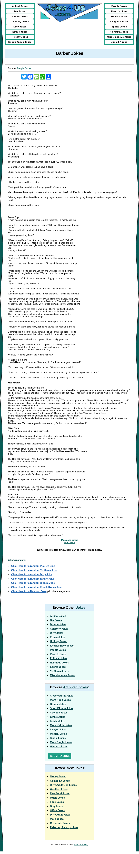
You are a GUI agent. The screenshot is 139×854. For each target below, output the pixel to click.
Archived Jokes (75, 687)
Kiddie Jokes (57, 721)
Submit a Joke (60, 755)
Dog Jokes (56, 806)
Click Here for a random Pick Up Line (33, 565)
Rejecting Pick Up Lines (64, 827)
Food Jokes (57, 801)
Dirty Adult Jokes (60, 814)
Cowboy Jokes (58, 712)
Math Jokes (57, 818)
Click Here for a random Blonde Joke (33, 582)
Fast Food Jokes (60, 793)
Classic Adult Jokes (61, 695)
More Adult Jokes (60, 699)
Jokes (80, 607)
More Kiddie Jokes (61, 725)
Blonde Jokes (20, 16)
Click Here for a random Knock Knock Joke (36, 587)
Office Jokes (57, 810)
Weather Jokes (58, 789)
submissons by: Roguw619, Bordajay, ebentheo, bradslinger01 (69, 550)
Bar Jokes (20, 11)
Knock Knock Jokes (20, 42)
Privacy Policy (81, 844)
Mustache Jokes (69, 540)
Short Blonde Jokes (61, 708)
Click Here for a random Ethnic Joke (32, 578)
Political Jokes (119, 16)
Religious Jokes (119, 21)
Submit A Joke (119, 42)
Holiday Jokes (20, 36)
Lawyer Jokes (58, 729)
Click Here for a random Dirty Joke (31, 574)
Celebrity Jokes (20, 21)
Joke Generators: (17, 560)
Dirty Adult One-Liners (63, 784)
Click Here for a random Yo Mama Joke (34, 570)
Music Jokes (57, 797)
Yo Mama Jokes (119, 31)
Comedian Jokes (60, 780)
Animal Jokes (20, 6)
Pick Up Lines (119, 11)
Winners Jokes (58, 746)
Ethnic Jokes (19, 31)
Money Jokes (58, 776)
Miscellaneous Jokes (119, 36)
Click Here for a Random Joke (28, 591)
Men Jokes (69, 542)
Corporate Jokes (60, 823)
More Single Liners (61, 742)
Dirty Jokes (19, 26)
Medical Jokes (58, 733)
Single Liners (58, 738)
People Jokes (119, 6)
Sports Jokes (119, 26)
